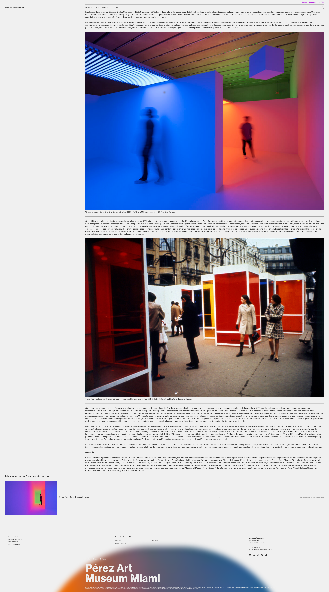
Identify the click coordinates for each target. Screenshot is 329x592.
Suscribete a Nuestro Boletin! (123, 537)
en (319, 2)
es (323, 2)
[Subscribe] (186, 544)
